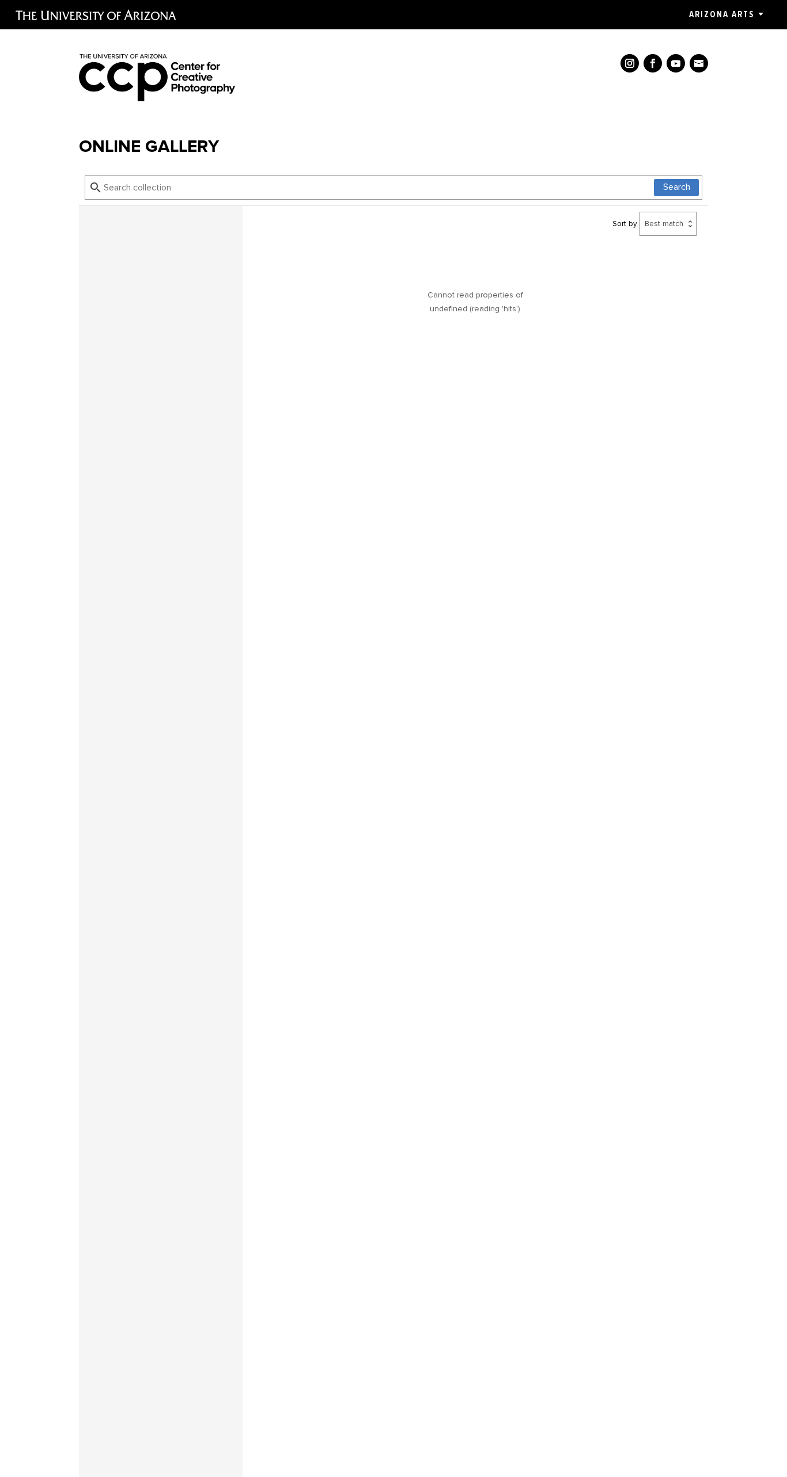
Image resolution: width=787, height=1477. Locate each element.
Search (676, 187)
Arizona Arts (721, 14)
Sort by (624, 223)
